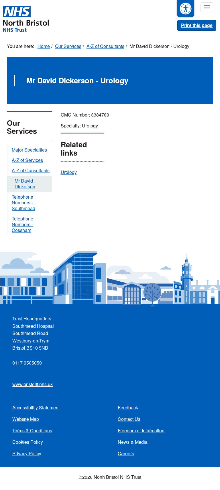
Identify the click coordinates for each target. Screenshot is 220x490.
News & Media (133, 442)
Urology (69, 172)
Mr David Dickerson (25, 183)
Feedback (128, 407)
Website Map (25, 419)
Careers (126, 453)
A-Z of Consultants (105, 46)
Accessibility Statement (36, 407)
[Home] (26, 18)
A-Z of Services (27, 160)
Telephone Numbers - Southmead (23, 202)
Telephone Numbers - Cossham (22, 224)
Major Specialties (29, 149)
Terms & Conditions (32, 430)
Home (44, 46)
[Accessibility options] (185, 8)
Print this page (197, 25)
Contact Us (129, 419)
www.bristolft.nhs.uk (32, 384)
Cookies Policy (27, 442)
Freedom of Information (141, 430)
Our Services (68, 46)
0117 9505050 (27, 362)
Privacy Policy (26, 453)
